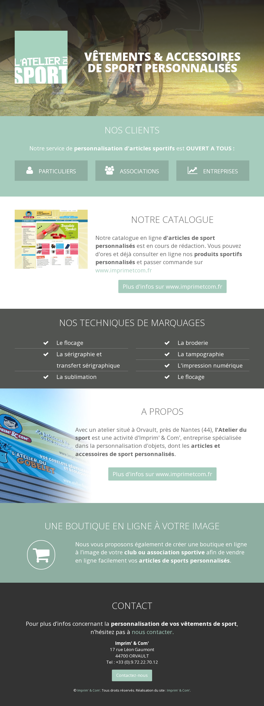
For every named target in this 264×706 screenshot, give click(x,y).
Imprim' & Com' (88, 690)
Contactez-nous (132, 675)
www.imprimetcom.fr (123, 270)
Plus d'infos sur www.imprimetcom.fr (172, 286)
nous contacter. (153, 632)
